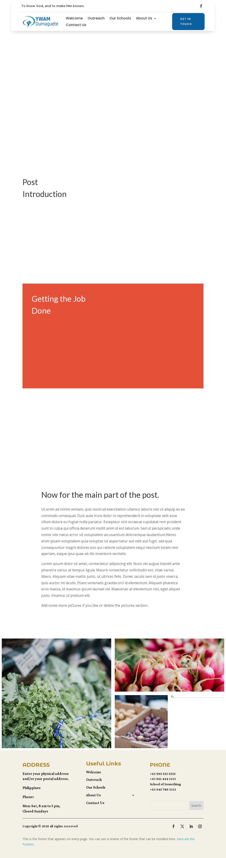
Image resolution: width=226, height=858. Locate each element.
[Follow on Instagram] (199, 826)
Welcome (74, 19)
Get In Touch (186, 21)
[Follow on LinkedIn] (191, 826)
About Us (144, 19)
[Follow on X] (182, 826)
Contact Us (76, 25)
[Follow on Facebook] (201, 6)
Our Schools (120, 19)
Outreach (96, 19)
